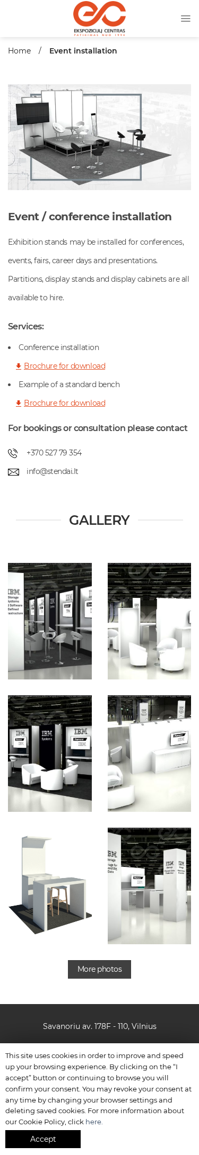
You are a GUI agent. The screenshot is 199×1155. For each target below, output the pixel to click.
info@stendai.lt (53, 471)
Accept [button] (43, 1139)
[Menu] (185, 18)
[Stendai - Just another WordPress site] (99, 19)
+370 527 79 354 (54, 453)
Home (19, 51)
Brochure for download (64, 366)
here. (94, 1121)
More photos (99, 969)
